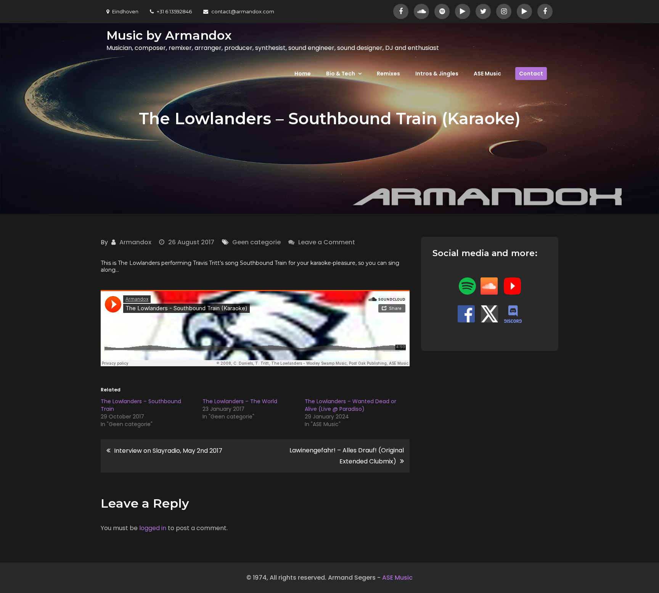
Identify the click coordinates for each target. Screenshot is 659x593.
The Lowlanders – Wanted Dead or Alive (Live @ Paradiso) (350, 405)
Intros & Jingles (436, 73)
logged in (152, 528)
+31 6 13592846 (174, 11)
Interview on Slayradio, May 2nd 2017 (168, 450)
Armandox (135, 242)
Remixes (388, 73)
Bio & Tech (340, 73)
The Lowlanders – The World (240, 401)
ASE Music (487, 73)
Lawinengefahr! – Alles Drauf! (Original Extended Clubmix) (346, 456)
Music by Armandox (168, 35)
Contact (531, 73)
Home (302, 73)
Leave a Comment (326, 242)
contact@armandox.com (242, 11)
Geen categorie (256, 242)
